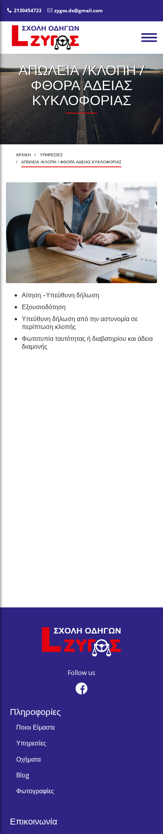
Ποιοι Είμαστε (35, 727)
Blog (22, 775)
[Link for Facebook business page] (81, 688)
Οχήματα (28, 759)
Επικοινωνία (33, 821)
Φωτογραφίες (35, 791)
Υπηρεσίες (31, 743)
